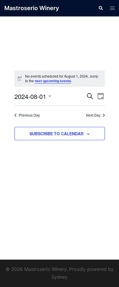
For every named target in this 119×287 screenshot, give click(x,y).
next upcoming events (53, 80)
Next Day (93, 115)
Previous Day (29, 115)
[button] (100, 8)
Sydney (59, 277)
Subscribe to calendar (56, 133)
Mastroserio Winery (31, 8)
